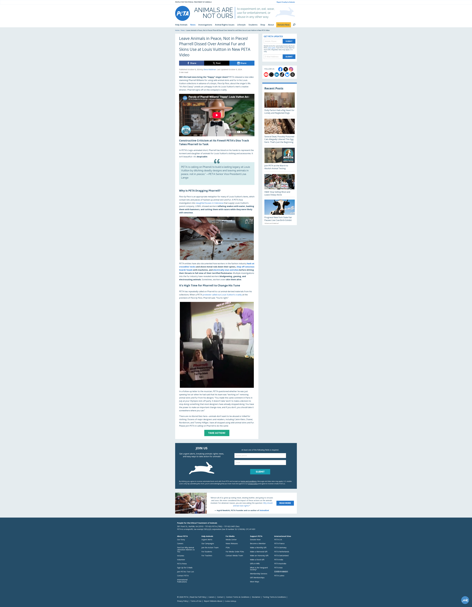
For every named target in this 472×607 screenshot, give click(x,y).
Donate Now (255, 539)
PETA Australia (280, 563)
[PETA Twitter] (285, 69)
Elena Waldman (210, 69)
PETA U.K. (278, 539)
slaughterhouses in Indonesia (209, 203)
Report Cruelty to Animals (286, 2)
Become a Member (258, 543)
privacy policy (253, 483)
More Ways (254, 581)
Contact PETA (183, 575)
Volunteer (181, 559)
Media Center (231, 539)
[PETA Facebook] (280, 69)
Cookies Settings (230, 601)
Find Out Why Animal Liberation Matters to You (186, 549)
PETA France (279, 543)
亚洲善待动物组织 (281, 571)
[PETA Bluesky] (287, 74)
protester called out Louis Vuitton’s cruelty (222, 294)
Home (177, 30)
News (183, 30)
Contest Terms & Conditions (237, 597)
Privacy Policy (182, 601)
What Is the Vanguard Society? (259, 568)
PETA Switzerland (281, 555)
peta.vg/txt (271, 48)
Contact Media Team (234, 555)
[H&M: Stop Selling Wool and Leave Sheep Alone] (279, 185)
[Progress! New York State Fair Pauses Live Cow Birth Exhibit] (279, 212)
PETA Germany (280, 547)
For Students (206, 551)
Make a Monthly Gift (258, 547)
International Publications (182, 580)
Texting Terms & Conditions (274, 597)
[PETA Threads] (292, 74)
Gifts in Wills (255, 563)
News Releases (232, 543)
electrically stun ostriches (226, 270)
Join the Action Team (210, 547)
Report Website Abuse (213, 601)
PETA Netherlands (281, 551)
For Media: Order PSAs (235, 551)
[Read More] (236, 503)
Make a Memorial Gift (258, 551)
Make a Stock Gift (257, 559)
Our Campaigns (207, 543)
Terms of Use (195, 601)
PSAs (228, 547)
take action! (216, 433)
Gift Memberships (257, 577)
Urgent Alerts (206, 539)
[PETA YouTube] (266, 74)
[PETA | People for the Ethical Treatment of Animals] (182, 13)
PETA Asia (278, 567)
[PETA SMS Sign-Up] (271, 74)
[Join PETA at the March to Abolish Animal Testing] (279, 159)
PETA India (278, 559)
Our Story (181, 539)
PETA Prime (182, 563)
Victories (180, 555)
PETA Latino (279, 575)
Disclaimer (256, 597)
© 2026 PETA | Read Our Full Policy (191, 597)
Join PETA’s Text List (185, 571)
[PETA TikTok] (282, 74)
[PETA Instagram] (291, 69)
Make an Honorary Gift (259, 555)
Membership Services (258, 573)
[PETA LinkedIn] (276, 74)
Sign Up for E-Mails (184, 567)
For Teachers (206, 555)
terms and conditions (249, 481)
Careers (180, 543)
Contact (220, 597)
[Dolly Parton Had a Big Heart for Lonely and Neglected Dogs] (279, 104)
